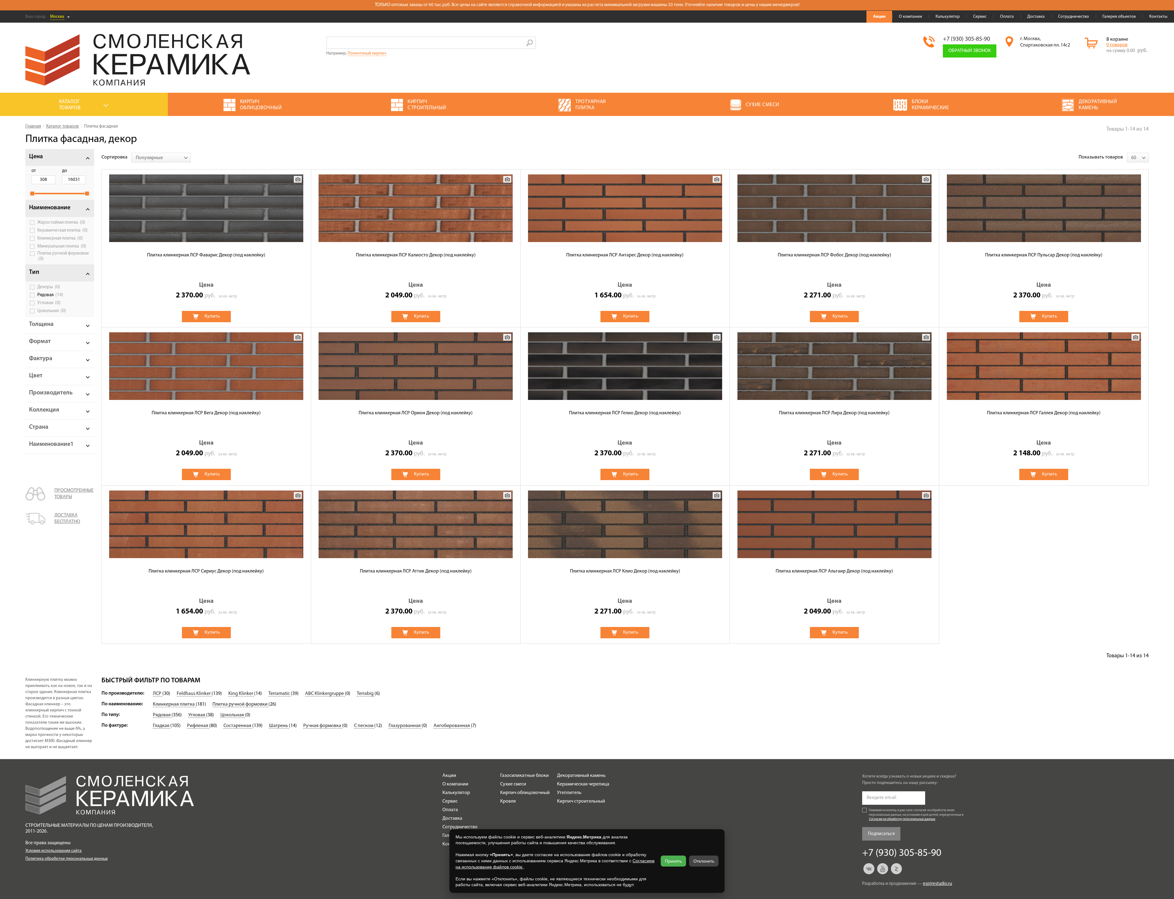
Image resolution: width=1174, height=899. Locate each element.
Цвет (35, 376)
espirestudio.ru (937, 884)
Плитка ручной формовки (63, 256)
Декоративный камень (581, 775)
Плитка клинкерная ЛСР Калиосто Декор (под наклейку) (416, 255)
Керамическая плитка (62, 230)
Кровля (508, 801)
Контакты (1158, 16)
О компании (910, 16)
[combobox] (161, 157)
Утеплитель (569, 792)
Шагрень (279, 725)
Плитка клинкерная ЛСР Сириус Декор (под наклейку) (206, 571)
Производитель (51, 393)
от (33, 171)
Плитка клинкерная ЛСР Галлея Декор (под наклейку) (1044, 413)
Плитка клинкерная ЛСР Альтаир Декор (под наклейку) (834, 571)
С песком (364, 725)
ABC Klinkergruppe (325, 693)
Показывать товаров (1101, 157)
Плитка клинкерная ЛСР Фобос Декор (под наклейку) (834, 255)
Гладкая (161, 725)
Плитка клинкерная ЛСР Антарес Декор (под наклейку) (625, 255)
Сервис (980, 16)
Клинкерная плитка (60, 238)
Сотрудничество (1073, 16)
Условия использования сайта (53, 851)
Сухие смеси (513, 784)
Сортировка (114, 157)
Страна (38, 427)
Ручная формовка (322, 725)
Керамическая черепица (583, 784)
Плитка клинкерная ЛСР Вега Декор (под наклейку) (206, 413)
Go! (529, 42)
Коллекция (44, 410)
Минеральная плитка (61, 246)
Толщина (41, 324)
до (64, 171)
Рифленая (198, 725)
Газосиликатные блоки (524, 775)
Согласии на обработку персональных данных (902, 819)
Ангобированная (452, 725)
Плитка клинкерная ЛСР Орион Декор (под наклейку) (416, 413)
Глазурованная (405, 725)
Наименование (49, 208)
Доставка (1036, 16)
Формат (40, 341)
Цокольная (51, 310)
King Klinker (241, 693)
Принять (673, 861)
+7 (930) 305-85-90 (966, 39)
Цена (36, 157)
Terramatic (279, 693)
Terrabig (366, 693)
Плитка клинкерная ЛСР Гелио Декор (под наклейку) (625, 413)
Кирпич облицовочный (525, 792)
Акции (879, 16)
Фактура (40, 359)
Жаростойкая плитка (61, 222)
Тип (34, 272)
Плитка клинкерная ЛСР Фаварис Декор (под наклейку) (206, 255)
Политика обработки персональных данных (66, 858)
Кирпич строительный (581, 801)
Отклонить (703, 861)
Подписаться (881, 834)
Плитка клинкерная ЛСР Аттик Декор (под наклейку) (416, 571)
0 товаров (1117, 45)
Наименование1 (51, 444)
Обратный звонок (969, 50)
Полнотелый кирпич (367, 53)
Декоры (48, 287)
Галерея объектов (1119, 16)
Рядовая (50, 295)
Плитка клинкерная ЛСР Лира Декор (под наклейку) (834, 413)
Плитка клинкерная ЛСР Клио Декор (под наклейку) (625, 571)
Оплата (1007, 16)
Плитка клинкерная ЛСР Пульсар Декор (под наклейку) (1043, 255)
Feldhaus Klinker (194, 693)
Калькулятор (948, 16)
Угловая (49, 302)
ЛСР (157, 693)
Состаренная (237, 725)
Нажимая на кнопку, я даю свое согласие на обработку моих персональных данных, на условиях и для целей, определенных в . (916, 815)
